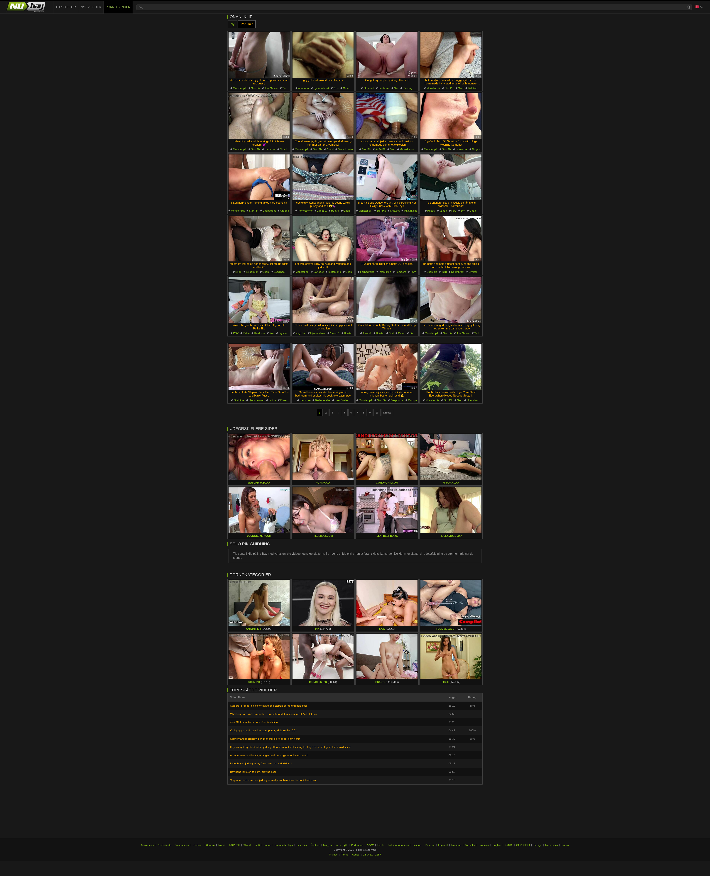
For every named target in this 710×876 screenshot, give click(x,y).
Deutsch (197, 844)
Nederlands (164, 844)
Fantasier (384, 88)
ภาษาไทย (234, 844)
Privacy (333, 854)
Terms (344, 854)
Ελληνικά (302, 844)
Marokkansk (407, 149)
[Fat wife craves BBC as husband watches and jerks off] (323, 239)
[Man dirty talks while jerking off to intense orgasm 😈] (259, 116)
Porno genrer (118, 7)
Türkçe (537, 844)
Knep (238, 271)
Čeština (315, 844)
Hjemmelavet (321, 88)
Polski (380, 844)
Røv (453, 210)
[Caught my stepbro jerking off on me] (386, 55)
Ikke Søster (271, 88)
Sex (396, 88)
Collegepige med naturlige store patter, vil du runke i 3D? (263, 730)
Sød (284, 88)
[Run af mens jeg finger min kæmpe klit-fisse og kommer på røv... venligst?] (323, 116)
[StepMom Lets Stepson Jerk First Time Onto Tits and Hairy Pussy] (259, 367)
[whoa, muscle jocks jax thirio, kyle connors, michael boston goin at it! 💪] (386, 367)
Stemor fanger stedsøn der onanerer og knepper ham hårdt (265, 738)
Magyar (327, 844)
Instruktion (385, 271)
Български (551, 844)
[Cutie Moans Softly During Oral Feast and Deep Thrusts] (386, 300)
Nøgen (476, 149)
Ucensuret (462, 149)
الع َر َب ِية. (341, 844)
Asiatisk (367, 333)
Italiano (417, 844)
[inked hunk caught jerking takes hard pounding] (259, 177)
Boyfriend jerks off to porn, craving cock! (253, 771)
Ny (232, 24)
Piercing (407, 88)
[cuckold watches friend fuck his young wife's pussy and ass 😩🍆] (323, 177)
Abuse (355, 854)
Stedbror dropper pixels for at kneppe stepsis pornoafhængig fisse (268, 705)
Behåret (472, 88)
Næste (387, 412)
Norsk (221, 844)
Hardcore (270, 149)
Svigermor (252, 271)
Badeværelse (322, 400)
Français (484, 844)
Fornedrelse (367, 271)
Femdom (400, 271)
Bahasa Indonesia (398, 844)
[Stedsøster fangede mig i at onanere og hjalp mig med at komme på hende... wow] (450, 300)
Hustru (335, 210)
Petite (246, 333)
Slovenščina (182, 844)
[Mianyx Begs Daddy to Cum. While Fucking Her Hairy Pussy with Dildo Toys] (386, 177)
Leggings (279, 271)
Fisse (283, 400)
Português (357, 844)
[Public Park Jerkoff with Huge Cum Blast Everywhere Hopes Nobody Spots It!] (450, 367)
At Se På (380, 149)
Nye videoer (91, 7)
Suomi (267, 844)
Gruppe (284, 210)
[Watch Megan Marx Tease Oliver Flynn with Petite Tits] (259, 300)
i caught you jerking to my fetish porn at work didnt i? (261, 763)
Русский (430, 844)
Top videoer (66, 7)
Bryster (473, 271)
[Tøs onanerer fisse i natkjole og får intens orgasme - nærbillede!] (450, 177)
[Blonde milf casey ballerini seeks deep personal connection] (323, 300)
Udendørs (473, 400)
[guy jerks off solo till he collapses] (323, 55)
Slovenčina (147, 844)
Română (456, 844)
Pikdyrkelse (410, 210)
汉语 (257, 844)
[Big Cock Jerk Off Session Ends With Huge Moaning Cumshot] (450, 116)
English (497, 844)
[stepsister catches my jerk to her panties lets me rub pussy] (259, 55)
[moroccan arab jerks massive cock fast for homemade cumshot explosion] (386, 116)
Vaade (443, 210)
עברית (370, 844)
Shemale (432, 271)
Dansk (565, 844)
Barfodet (319, 271)
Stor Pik (255, 88)
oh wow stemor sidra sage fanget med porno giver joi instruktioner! (269, 755)
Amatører (303, 88)
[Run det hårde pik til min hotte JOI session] (386, 239)
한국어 (247, 844)
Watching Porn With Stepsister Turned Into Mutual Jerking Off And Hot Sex (273, 713)
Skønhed (369, 88)
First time (239, 400)
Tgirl (444, 271)
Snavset (395, 210)
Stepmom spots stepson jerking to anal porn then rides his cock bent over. (273, 780)
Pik (411, 333)
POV (413, 271)
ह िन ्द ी (523, 844)
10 (377, 412)
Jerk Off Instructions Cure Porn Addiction (254, 722)
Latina (272, 400)
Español (443, 844)
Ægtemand (334, 271)
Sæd (461, 88)
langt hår (300, 333)
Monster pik (240, 88)
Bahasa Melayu (284, 844)
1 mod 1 (322, 210)
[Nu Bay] (26, 7)
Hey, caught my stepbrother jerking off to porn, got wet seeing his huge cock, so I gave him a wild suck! (290, 747)
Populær (247, 24)
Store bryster (345, 149)
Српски (210, 844)
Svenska (470, 844)
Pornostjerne (305, 210)
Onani (346, 88)
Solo (336, 88)
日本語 (509, 844)
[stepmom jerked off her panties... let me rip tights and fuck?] (259, 239)
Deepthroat (269, 210)
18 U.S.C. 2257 (372, 854)
